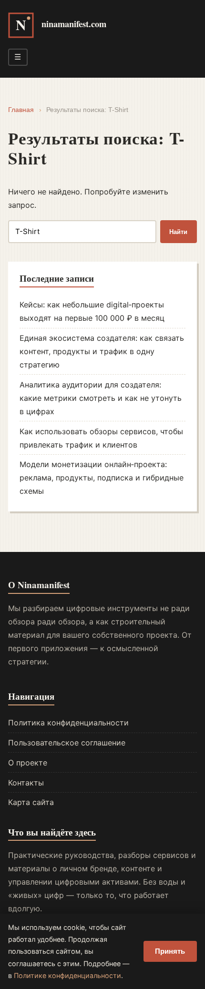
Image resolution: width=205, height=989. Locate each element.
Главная (21, 109)
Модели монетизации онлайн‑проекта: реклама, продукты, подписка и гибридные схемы (102, 477)
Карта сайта (31, 802)
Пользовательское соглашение (66, 742)
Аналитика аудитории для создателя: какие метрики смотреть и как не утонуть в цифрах (101, 398)
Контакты (26, 782)
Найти (178, 231)
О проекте (27, 762)
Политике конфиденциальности (67, 975)
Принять (170, 951)
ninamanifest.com (73, 23)
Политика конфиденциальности (68, 722)
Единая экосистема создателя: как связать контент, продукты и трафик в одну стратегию (102, 351)
